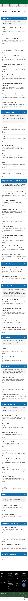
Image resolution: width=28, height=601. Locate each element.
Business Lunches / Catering (10, 583)
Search (2, 6)
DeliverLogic (4, 597)
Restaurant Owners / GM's (10, 588)
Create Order (18, 6)
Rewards (3, 578)
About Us (17, 576)
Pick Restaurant (10, 6)
